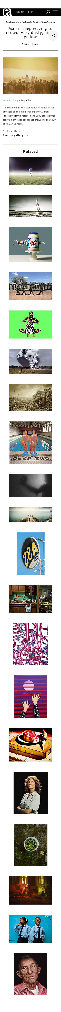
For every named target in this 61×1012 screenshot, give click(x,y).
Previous (26, 44)
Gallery (30, 12)
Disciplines (19, 12)
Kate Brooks (9, 100)
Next (36, 44)
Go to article (11, 131)
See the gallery (13, 135)
